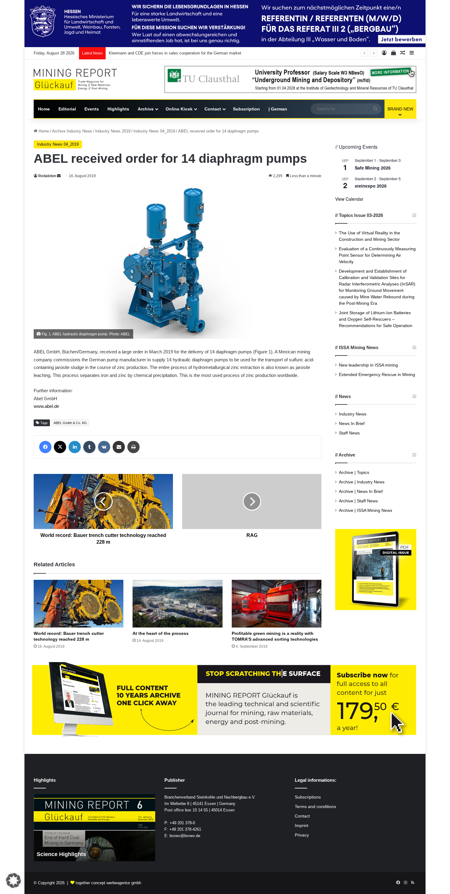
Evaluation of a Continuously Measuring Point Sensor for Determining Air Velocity (377, 255)
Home (44, 108)
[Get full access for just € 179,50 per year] (225, 700)
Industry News (352, 414)
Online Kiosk (179, 108)
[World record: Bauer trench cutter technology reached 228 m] (78, 604)
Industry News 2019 (112, 131)
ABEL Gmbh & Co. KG (70, 423)
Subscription (246, 108)
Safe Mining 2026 (373, 168)
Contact (212, 108)
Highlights (118, 108)
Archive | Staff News (358, 501)
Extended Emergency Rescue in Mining (377, 374)
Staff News (349, 433)
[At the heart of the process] (177, 604)
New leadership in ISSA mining (368, 365)
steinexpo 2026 (371, 186)
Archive (146, 108)
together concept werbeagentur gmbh (108, 883)
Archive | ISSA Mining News (365, 510)
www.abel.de (46, 406)
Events (91, 108)
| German (277, 108)
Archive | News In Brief (361, 491)
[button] (13, 880)
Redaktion (47, 176)
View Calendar (349, 199)
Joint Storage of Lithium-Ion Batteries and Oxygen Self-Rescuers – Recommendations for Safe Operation (375, 319)
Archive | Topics (354, 472)
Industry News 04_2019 (154, 131)
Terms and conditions (315, 806)
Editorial (67, 108)
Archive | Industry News (361, 482)
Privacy (302, 835)
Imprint (301, 825)
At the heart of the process (161, 633)
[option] (94, 827)
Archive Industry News (72, 131)
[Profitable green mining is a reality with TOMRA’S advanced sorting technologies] (276, 604)
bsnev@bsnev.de (185, 835)
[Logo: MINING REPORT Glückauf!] (80, 80)
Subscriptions (308, 797)
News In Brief (352, 423)
